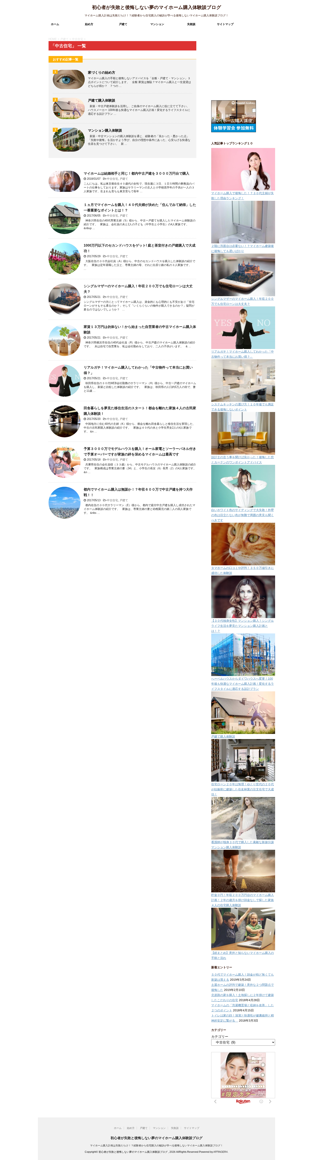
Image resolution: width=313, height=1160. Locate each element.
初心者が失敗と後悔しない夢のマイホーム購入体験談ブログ (156, 7)
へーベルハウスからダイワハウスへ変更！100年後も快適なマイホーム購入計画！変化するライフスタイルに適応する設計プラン (242, 684)
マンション (157, 24)
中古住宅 (112, 178)
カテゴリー (219, 1036)
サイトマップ (225, 24)
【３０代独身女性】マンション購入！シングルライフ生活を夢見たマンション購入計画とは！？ (242, 626)
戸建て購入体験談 (101, 100)
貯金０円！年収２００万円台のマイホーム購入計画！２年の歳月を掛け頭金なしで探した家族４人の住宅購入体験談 (242, 900)
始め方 (89, 24)
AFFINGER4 (220, 1151)
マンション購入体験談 (105, 130)
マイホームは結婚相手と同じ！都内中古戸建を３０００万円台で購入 (136, 173)
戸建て (123, 24)
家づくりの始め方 (101, 72)
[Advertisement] (243, 68)
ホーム (55, 24)
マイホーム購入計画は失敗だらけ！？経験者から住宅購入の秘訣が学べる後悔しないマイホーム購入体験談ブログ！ (156, 1145)
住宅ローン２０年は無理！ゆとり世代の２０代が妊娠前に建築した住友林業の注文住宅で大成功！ (242, 789)
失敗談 (191, 24)
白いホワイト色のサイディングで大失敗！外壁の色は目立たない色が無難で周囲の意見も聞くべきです (242, 515)
